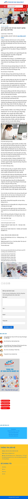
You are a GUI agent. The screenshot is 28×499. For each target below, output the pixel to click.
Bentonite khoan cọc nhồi (13, 431)
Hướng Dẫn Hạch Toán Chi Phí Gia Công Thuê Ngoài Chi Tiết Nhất (15, 337)
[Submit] (24, 6)
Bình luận (5, 297)
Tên (4, 308)
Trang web (5, 320)
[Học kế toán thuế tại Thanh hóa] (14, 2)
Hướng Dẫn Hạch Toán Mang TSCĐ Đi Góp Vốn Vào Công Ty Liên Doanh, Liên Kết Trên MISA (15, 346)
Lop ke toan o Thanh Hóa (14, 277)
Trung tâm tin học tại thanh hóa (10, 354)
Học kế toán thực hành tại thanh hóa (11, 341)
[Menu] (5, 6)
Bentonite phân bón (13, 436)
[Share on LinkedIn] (9, 283)
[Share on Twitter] (4, 283)
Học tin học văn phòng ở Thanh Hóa (11, 349)
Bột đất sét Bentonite (13, 434)
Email (4, 314)
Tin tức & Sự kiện (4, 26)
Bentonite (13, 429)
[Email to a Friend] (7, 283)
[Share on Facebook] (2, 283)
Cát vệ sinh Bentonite (13, 432)
